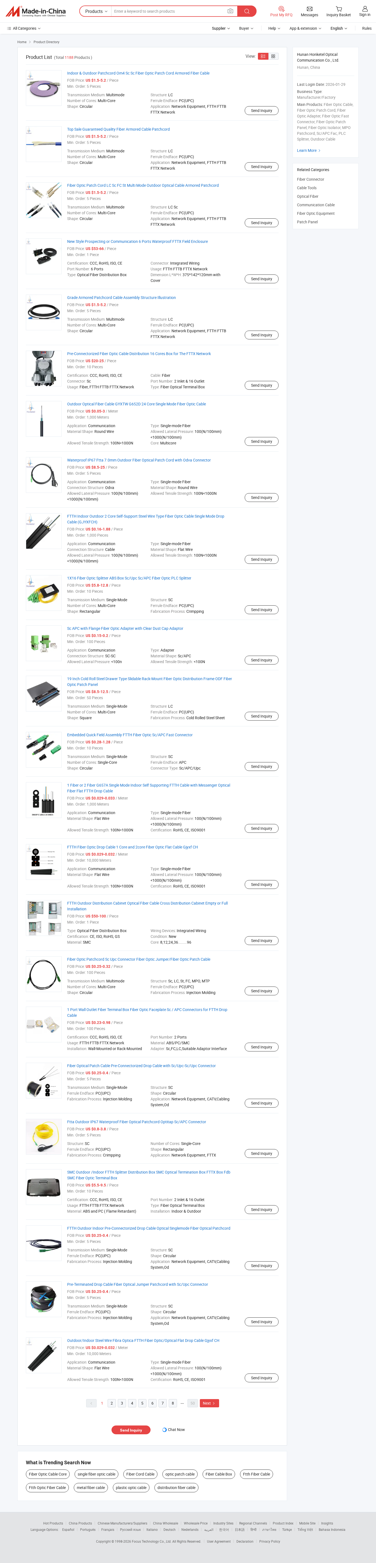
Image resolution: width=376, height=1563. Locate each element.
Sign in (364, 14)
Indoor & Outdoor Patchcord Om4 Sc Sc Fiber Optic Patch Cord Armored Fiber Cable (138, 73)
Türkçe (287, 1529)
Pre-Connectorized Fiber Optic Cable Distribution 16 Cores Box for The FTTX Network (139, 353)
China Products (80, 1523)
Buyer (244, 28)
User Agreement (219, 1541)
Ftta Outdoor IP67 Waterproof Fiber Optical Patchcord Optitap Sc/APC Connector (136, 1121)
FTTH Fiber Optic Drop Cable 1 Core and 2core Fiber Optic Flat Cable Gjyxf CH (132, 847)
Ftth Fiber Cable (256, 1474)
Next (209, 1403)
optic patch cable (180, 1474)
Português (88, 1529)
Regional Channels (253, 1523)
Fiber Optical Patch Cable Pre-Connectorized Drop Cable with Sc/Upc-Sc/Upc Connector (141, 1065)
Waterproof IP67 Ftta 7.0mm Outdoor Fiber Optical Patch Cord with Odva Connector (139, 460)
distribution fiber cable (176, 1487)
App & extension (303, 28)
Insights (327, 1523)
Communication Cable (316, 204)
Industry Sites (223, 1523)
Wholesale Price (196, 1523)
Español (68, 1529)
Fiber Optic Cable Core (48, 1474)
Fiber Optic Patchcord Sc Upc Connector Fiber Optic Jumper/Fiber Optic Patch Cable (138, 959)
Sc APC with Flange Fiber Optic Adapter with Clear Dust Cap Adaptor (125, 628)
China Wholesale (165, 1523)
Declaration (245, 1541)
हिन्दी (253, 1529)
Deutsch (170, 1529)
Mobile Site (307, 1523)
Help (272, 28)
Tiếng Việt (305, 1529)
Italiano (152, 1529)
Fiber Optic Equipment (316, 213)
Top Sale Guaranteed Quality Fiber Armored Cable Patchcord (118, 129)
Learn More (309, 150)
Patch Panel (307, 221)
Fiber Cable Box (219, 1474)
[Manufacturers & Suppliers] (36, 11)
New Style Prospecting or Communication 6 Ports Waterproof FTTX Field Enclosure (137, 241)
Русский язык (130, 1529)
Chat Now (176, 1429)
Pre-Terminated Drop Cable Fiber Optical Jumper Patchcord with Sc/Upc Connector (137, 1284)
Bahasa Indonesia (332, 1529)
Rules (367, 28)
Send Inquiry (261, 110)
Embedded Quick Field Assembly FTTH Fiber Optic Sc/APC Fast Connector (130, 734)
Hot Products (53, 1523)
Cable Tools (307, 187)
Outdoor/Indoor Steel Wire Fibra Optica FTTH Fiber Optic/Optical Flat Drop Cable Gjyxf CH (143, 1340)
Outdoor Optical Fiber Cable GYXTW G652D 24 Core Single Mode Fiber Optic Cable (136, 403)
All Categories (24, 28)
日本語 (240, 1529)
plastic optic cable (131, 1487)
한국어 (224, 1529)
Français (107, 1529)
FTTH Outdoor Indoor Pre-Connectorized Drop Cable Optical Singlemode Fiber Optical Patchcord (148, 1228)
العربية (208, 1529)
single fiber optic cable (96, 1474)
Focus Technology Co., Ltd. (152, 1541)
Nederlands (189, 1529)
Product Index (283, 1523)
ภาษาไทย (269, 1529)
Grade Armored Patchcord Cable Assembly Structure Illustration (121, 297)
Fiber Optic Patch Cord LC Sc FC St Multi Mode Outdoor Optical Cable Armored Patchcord (143, 185)
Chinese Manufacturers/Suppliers (122, 1523)
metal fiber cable (91, 1487)
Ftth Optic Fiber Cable (47, 1487)
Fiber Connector (310, 179)
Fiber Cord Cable (140, 1474)
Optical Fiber (307, 196)
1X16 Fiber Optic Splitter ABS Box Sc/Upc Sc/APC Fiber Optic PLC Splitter (129, 578)
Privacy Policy (269, 1541)
